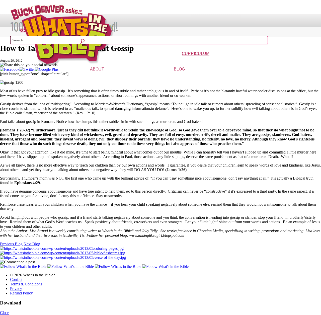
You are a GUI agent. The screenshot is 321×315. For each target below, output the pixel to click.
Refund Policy (21, 293)
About (97, 69)
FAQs (111, 76)
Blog (179, 69)
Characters (100, 76)
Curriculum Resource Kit (279, 60)
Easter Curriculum (208, 60)
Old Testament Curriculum (244, 60)
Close (4, 312)
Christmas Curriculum (181, 60)
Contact (16, 279)
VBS (224, 60)
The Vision (85, 76)
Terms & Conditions (26, 284)
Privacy (16, 288)
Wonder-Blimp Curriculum (149, 60)
